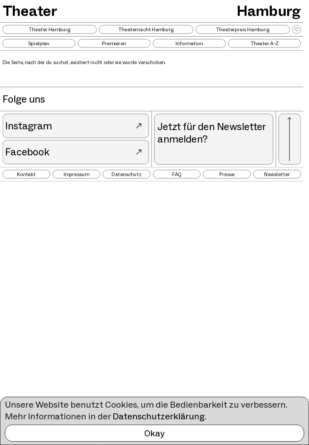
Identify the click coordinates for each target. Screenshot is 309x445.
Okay (154, 433)
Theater (30, 10)
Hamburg (269, 10)
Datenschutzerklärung (159, 416)
